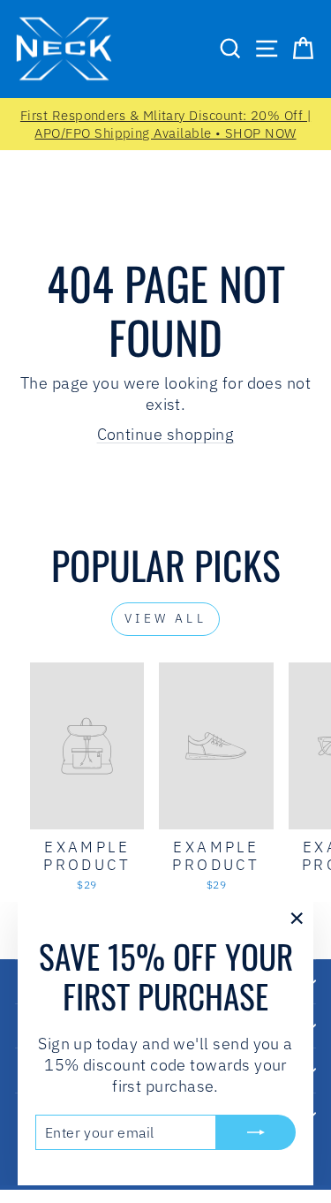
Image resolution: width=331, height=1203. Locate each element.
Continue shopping (166, 433)
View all (165, 618)
